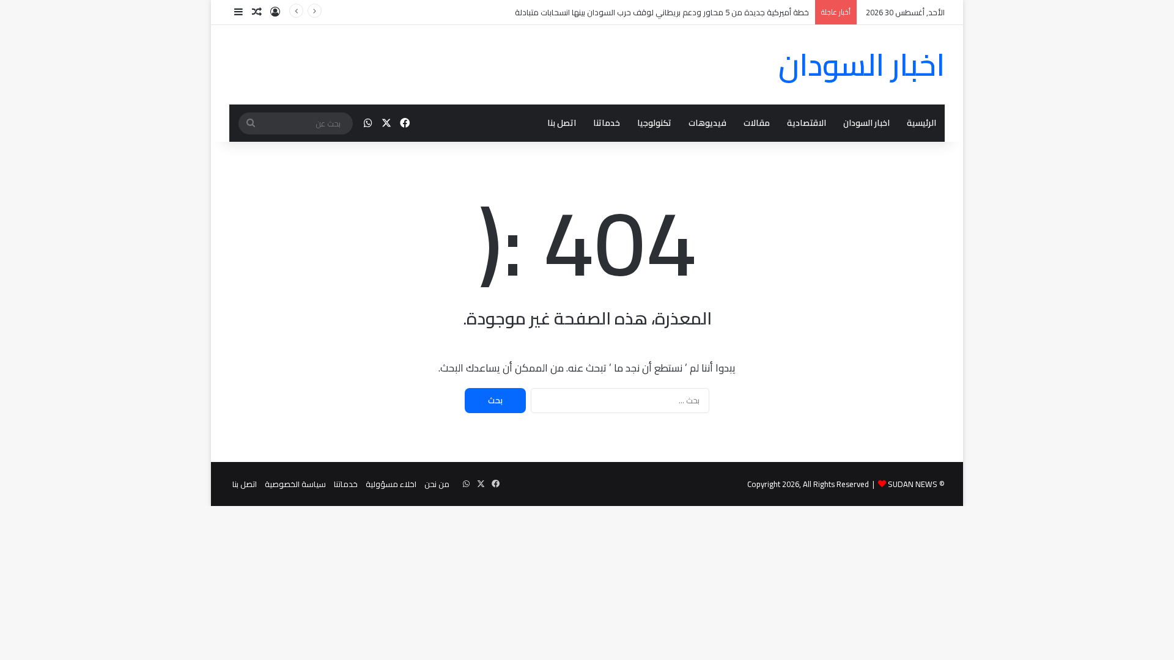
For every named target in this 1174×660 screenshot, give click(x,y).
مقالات (757, 123)
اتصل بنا (561, 123)
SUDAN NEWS (912, 484)
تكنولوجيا (654, 123)
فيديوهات (707, 123)
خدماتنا (606, 123)
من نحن (436, 484)
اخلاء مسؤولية (391, 484)
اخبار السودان (866, 123)
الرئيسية (921, 123)
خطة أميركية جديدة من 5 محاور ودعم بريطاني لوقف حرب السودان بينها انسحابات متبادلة (662, 12)
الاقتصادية (806, 123)
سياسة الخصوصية (295, 484)
